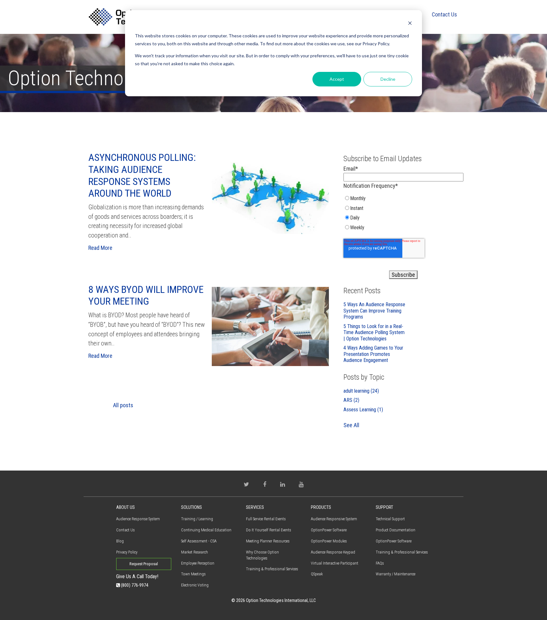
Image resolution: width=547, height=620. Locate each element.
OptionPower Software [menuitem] (329, 530)
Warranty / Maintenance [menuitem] (395, 574)
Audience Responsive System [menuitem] (334, 518)
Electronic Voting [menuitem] (195, 585)
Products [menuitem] (321, 507)
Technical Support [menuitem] (390, 518)
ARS (351, 400)
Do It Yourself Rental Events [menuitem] (268, 530)
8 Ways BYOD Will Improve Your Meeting (146, 295)
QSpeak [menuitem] (317, 574)
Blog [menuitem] (120, 541)
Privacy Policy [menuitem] (126, 552)
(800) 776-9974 (134, 585)
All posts (123, 405)
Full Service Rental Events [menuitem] (266, 518)
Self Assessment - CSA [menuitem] (199, 541)
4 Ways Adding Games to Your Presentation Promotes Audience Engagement (373, 354)
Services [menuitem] (255, 507)
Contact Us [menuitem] (444, 14)
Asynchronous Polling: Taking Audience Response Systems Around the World (142, 175)
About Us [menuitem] (125, 507)
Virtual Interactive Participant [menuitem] (334, 563)
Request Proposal (143, 563)
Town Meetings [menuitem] (193, 574)
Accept (337, 79)
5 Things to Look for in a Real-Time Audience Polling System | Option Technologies (374, 332)
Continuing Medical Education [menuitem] (206, 530)
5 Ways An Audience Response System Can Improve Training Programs (374, 310)
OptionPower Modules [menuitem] (329, 541)
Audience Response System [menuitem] (138, 518)
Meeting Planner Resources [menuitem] (268, 541)
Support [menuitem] (384, 507)
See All (351, 425)
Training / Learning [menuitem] (197, 518)
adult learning (361, 391)
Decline (387, 79)
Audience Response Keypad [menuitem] (333, 552)
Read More (100, 247)
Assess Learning (363, 410)
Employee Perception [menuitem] (197, 563)
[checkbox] (403, 214)
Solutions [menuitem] (191, 507)
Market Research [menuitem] (194, 552)
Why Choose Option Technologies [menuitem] (262, 555)
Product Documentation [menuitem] (395, 530)
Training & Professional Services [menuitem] (272, 568)
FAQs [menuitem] (380, 563)
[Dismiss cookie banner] (410, 24)
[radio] (375, 200)
